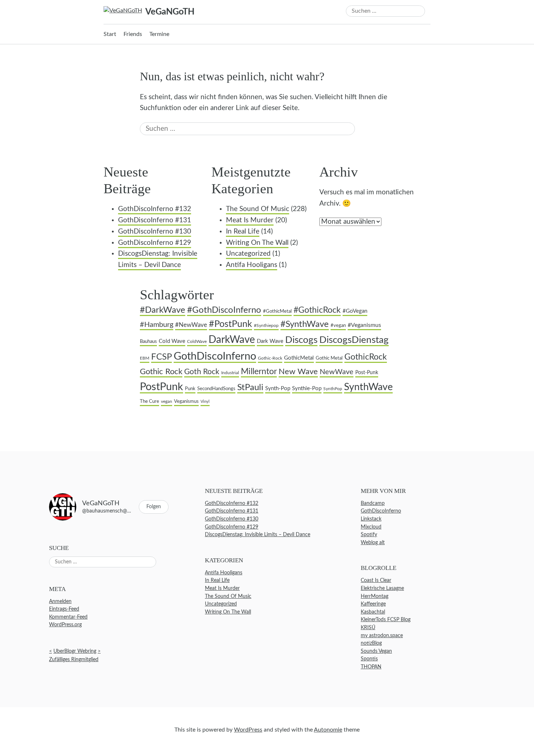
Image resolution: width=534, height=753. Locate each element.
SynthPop (332, 389)
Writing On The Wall (257, 242)
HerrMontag (374, 596)
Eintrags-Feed (64, 609)
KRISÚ (368, 627)
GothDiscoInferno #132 (154, 209)
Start (110, 34)
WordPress (248, 730)
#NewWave (191, 325)
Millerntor (259, 371)
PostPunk (161, 386)
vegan (166, 402)
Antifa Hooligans (251, 265)
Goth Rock (201, 372)
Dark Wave (270, 341)
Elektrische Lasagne (382, 588)
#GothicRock (317, 310)
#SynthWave (304, 324)
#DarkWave (162, 310)
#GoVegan (355, 311)
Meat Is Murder (250, 220)
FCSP (161, 357)
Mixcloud (371, 527)
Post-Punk (366, 372)
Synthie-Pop (306, 388)
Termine (159, 34)
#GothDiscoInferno (224, 310)
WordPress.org (65, 625)
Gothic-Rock (270, 358)
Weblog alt (373, 542)
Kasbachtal (373, 612)
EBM (144, 358)
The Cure (149, 401)
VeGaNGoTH (169, 12)
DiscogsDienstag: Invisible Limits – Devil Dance (257, 535)
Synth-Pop (277, 388)
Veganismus (186, 401)
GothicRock (365, 357)
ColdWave (197, 342)
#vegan (338, 325)
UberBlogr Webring (74, 651)
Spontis (369, 659)
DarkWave (232, 340)
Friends (133, 34)
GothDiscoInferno (215, 356)
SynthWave (368, 387)
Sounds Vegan (376, 651)
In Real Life (242, 231)
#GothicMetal (277, 311)
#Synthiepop (266, 326)
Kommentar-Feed (68, 617)
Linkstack (371, 519)
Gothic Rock (161, 372)
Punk (190, 388)
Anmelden (60, 601)
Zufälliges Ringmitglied (73, 660)
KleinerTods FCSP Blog (385, 620)
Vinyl (205, 402)
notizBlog (371, 643)
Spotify (369, 535)
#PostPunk (230, 324)
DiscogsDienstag (354, 340)
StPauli (250, 387)
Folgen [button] (153, 507)
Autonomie (328, 730)
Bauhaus (148, 341)
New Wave (298, 372)
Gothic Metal (329, 358)
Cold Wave (172, 341)
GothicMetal (299, 358)
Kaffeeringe (373, 604)
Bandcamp (373, 503)
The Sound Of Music (257, 209)
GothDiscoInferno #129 (154, 242)
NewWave (336, 372)
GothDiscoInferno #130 (154, 231)
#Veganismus (364, 325)
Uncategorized (248, 253)
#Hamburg (156, 324)
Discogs (301, 340)
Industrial (230, 373)
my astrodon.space (382, 635)
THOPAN (371, 666)
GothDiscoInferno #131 (154, 220)
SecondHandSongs (216, 388)
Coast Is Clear (376, 580)
